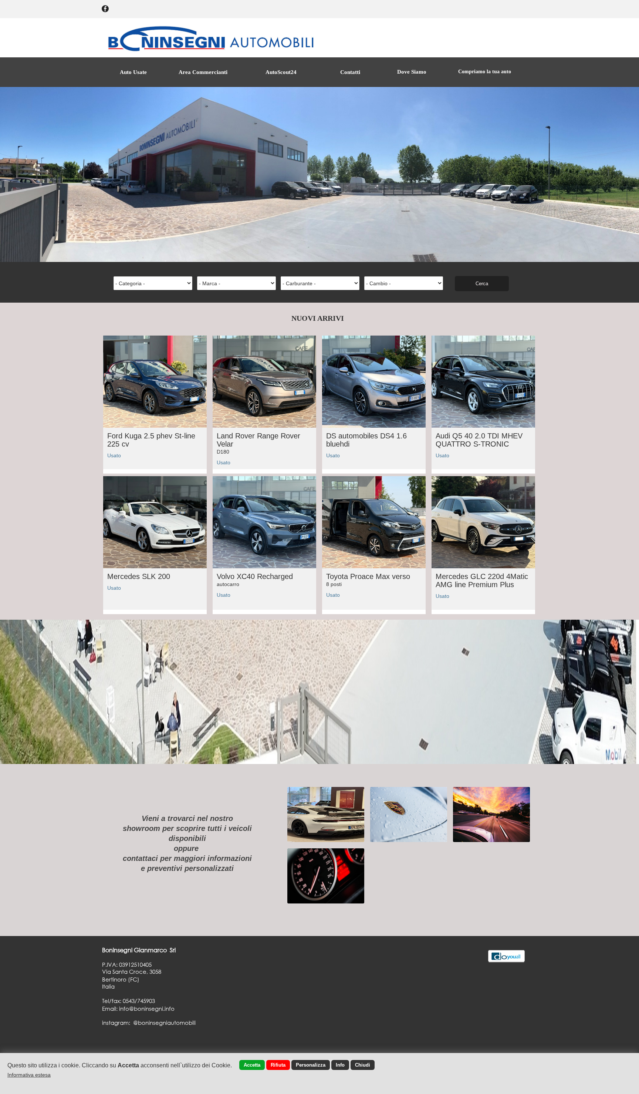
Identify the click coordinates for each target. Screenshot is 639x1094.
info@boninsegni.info (147, 1008)
